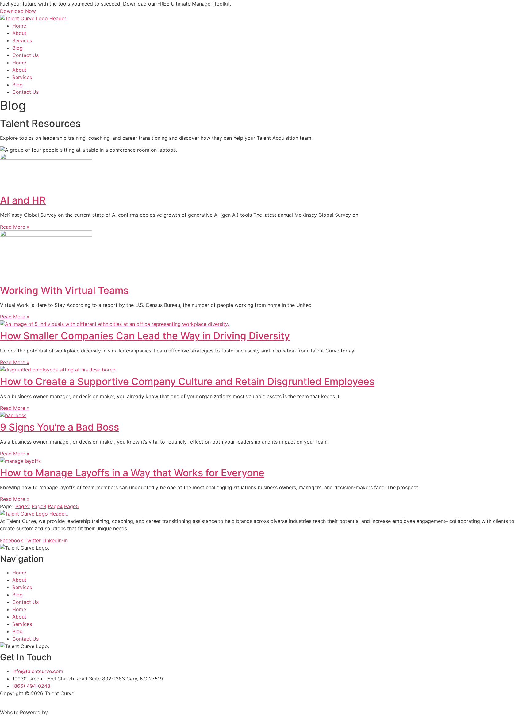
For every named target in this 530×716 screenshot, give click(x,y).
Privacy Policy (19, 701)
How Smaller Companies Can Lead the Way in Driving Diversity (145, 336)
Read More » (14, 227)
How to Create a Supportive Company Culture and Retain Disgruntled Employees (187, 381)
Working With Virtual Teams (64, 290)
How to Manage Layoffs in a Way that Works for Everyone (132, 473)
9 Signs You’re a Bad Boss (59, 427)
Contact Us (25, 55)
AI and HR (23, 200)
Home (19, 26)
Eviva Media (63, 712)
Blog (17, 48)
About (19, 33)
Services (22, 40)
